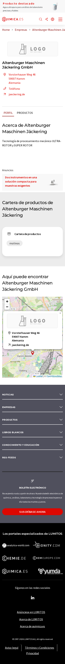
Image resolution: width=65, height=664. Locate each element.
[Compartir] (46, 19)
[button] (32, 353)
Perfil (8, 113)
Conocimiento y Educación (20, 445)
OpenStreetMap (54, 376)
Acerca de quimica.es (32, 626)
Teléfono (14, 88)
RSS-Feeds (9, 457)
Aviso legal (11, 647)
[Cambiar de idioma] (52, 19)
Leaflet (39, 376)
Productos (25, 113)
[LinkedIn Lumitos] (32, 598)
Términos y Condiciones (39, 647)
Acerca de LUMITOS (31, 619)
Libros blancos (13, 432)
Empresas (9, 407)
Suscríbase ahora (32, 512)
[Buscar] (40, 19)
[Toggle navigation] (60, 19)
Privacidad (32, 653)
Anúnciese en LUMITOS (31, 612)
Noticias (8, 394)
